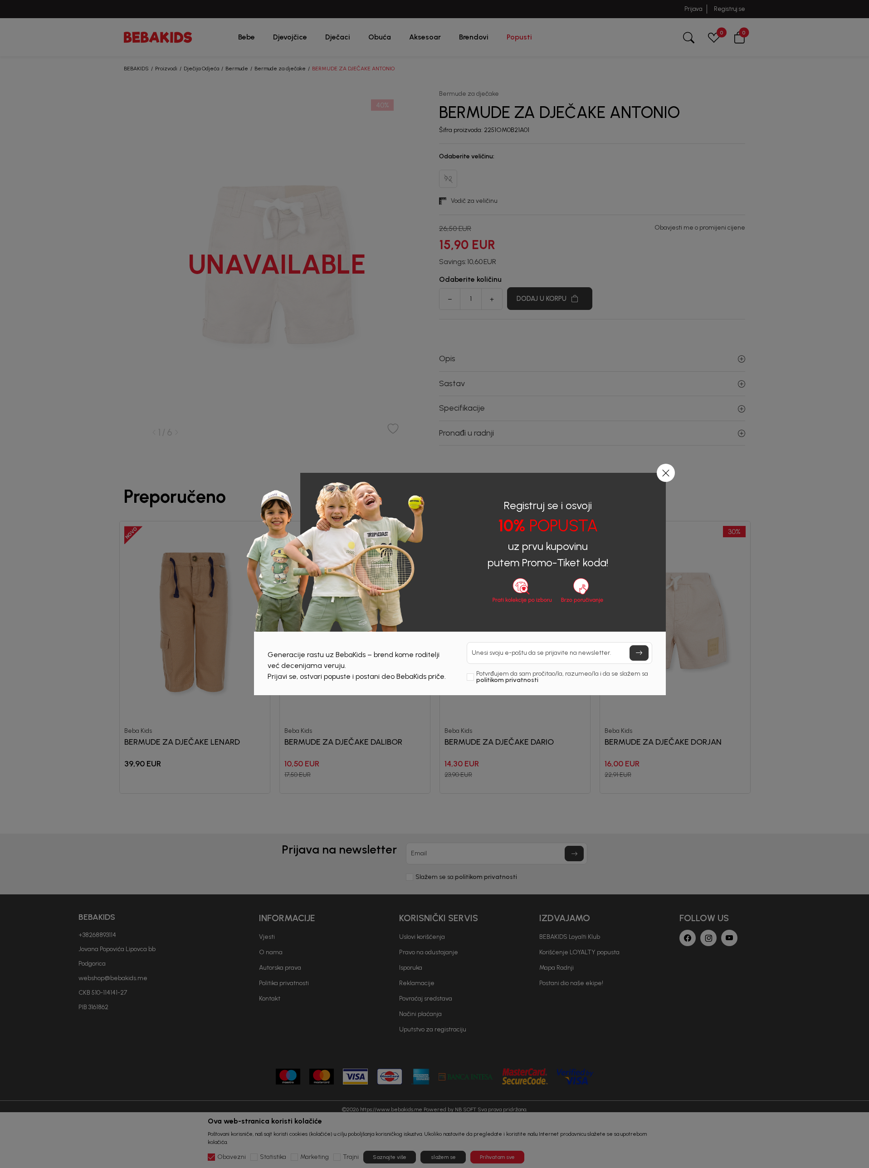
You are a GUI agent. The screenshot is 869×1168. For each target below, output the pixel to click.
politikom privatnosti (507, 680)
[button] (666, 473)
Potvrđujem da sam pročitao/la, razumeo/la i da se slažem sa (562, 677)
